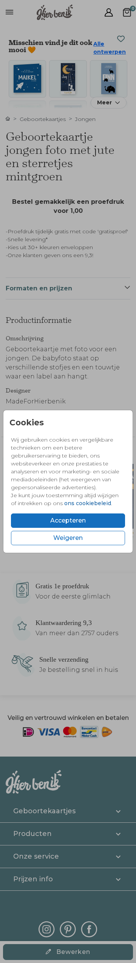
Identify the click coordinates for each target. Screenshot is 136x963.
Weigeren (68, 537)
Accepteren (68, 520)
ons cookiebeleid (87, 503)
